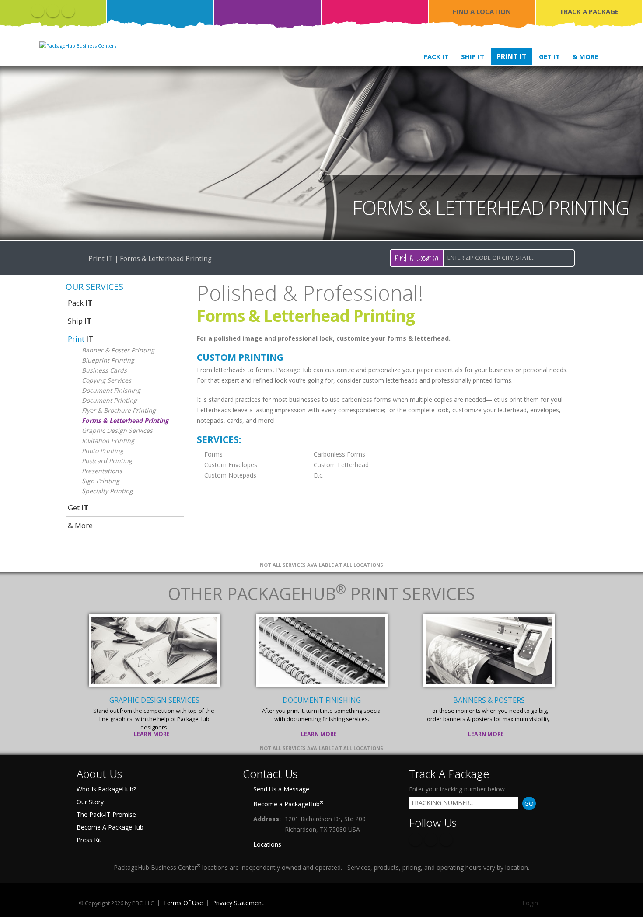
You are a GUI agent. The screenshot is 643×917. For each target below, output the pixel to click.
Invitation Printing (108, 440)
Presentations (102, 471)
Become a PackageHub (288, 803)
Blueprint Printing (108, 360)
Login (530, 903)
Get (78, 507)
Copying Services (106, 380)
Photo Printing (102, 450)
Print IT (511, 56)
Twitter (52, 10)
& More (585, 56)
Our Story (90, 802)
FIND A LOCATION (482, 11)
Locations (267, 844)
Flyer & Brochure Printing (119, 410)
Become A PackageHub (110, 827)
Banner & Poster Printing (118, 350)
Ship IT (472, 56)
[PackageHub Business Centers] (77, 45)
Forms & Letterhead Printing (125, 420)
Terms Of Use (183, 903)
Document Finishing (111, 390)
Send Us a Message (281, 789)
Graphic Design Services (117, 430)
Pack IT (436, 56)
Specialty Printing (107, 491)
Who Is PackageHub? (106, 789)
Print (80, 339)
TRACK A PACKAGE (589, 11)
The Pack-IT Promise (106, 814)
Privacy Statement (238, 903)
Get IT (549, 56)
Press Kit (89, 840)
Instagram (68, 10)
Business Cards (104, 370)
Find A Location (416, 257)
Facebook (37, 10)
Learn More (152, 734)
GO (529, 803)
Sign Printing (100, 481)
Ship (79, 321)
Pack (80, 303)
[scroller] (628, 906)
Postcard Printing (107, 461)
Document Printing (109, 400)
